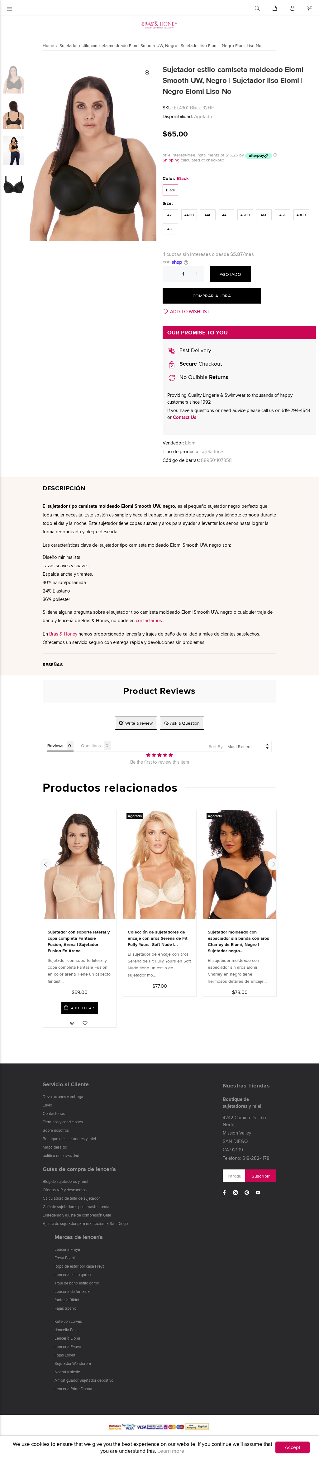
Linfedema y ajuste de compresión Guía (77, 1215)
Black (170, 190)
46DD (245, 215)
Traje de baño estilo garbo (77, 1283)
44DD (189, 215)
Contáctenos (54, 1113)
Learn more (170, 1451)
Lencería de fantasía (72, 1291)
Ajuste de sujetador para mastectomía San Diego (85, 1223)
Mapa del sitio (55, 1147)
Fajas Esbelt (65, 1355)
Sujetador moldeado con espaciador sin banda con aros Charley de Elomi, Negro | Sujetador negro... (238, 941)
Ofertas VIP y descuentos (65, 1190)
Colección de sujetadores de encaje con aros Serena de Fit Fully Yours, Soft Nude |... (158, 938)
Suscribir (261, 1176)
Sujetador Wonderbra (73, 1363)
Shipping (171, 160)
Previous (45, 864)
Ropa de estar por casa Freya (80, 1266)
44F (208, 215)
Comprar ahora (212, 296)
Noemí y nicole (67, 1372)
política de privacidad (61, 1155)
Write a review (139, 723)
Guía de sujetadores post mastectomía (76, 1206)
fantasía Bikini (67, 1300)
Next (273, 864)
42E (170, 215)
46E (264, 215)
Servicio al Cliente (66, 1084)
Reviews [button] (55, 745)
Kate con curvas (68, 1321)
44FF (226, 215)
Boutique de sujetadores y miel (69, 1138)
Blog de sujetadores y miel (65, 1181)
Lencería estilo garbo (73, 1274)
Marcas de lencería (79, 1237)
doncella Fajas (67, 1329)
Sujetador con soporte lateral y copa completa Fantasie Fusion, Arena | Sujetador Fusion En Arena (79, 941)
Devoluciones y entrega (63, 1096)
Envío (47, 1105)
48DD (301, 215)
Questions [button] (91, 745)
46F (282, 215)
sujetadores (212, 451)
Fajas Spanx (65, 1308)
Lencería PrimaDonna (73, 1388)
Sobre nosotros (56, 1130)
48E (170, 229)
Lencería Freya (67, 1249)
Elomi (190, 442)
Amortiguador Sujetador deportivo (84, 1380)
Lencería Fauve (68, 1346)
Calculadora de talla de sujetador (71, 1198)
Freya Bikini (65, 1257)
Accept (292, 1447)
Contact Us (184, 417)
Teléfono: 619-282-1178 (246, 1158)
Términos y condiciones (63, 1122)
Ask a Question (185, 723)
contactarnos (149, 620)
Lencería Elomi (67, 1338)
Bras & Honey (63, 634)
